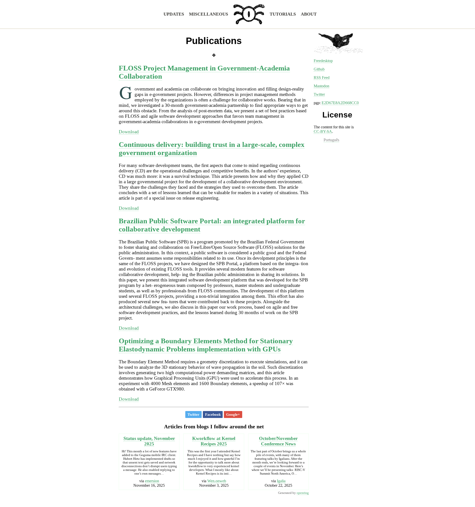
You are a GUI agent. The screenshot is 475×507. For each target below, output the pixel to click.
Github (319, 69)
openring (303, 493)
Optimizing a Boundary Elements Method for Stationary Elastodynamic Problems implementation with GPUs (206, 345)
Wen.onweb (216, 481)
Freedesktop (323, 61)
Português (331, 140)
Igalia (281, 481)
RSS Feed (322, 77)
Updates (174, 14)
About (309, 14)
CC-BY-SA (323, 131)
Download (129, 131)
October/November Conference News (278, 441)
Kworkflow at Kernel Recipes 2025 (213, 441)
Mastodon (321, 86)
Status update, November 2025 (149, 441)
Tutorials (283, 14)
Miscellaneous (208, 14)
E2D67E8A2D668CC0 (340, 103)
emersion (152, 481)
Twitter (319, 94)
